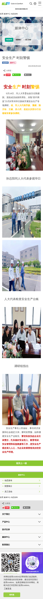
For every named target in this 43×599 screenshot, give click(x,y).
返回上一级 (21, 463)
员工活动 (8, 492)
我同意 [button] (11, 595)
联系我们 (6, 545)
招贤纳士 (8, 486)
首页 (1, 14)
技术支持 (6, 529)
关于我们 (6, 514)
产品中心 (6, 522)
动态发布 (14, 14)
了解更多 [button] (7, 588)
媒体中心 (7, 14)
